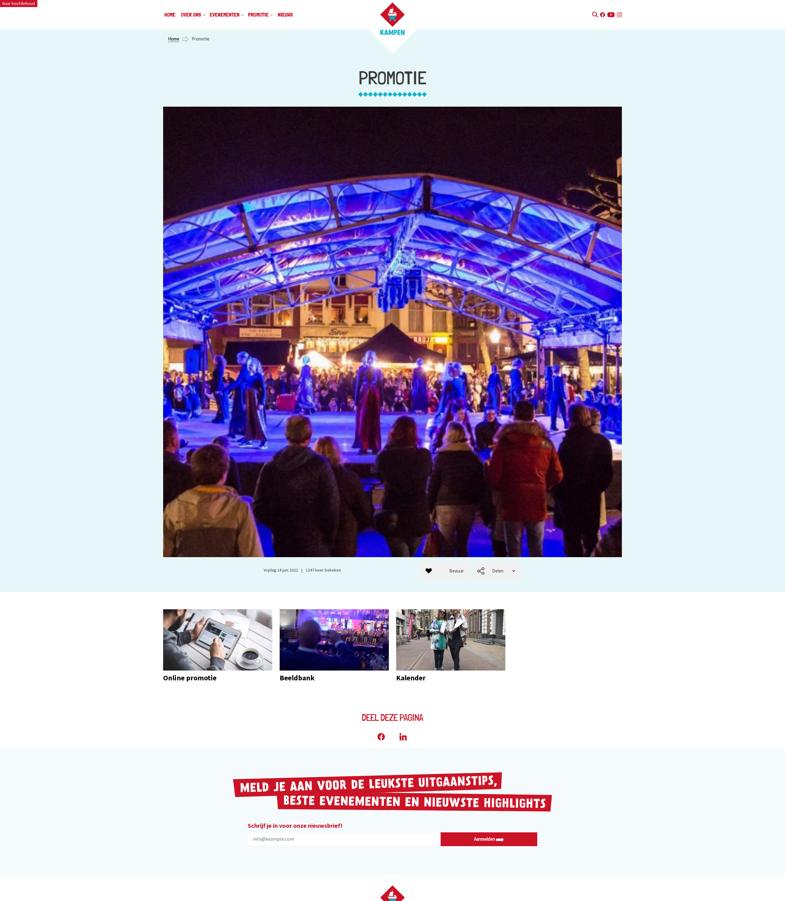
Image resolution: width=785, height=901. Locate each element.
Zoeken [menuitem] (595, 14)
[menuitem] (444, 571)
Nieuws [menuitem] (285, 14)
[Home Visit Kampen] (392, 18)
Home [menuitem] (169, 14)
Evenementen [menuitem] (225, 14)
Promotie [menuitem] (259, 14)
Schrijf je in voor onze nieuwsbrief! (295, 825)
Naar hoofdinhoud (18, 3)
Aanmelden (485, 839)
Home (173, 39)
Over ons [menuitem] (191, 14)
